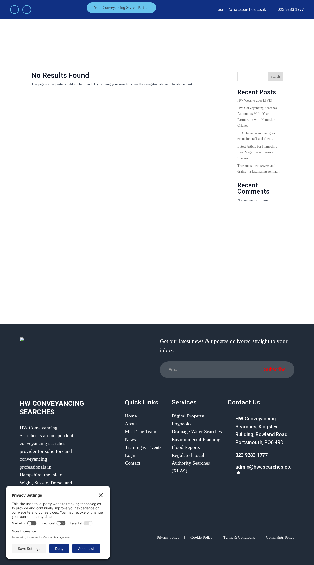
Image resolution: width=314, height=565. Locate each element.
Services (149, 38)
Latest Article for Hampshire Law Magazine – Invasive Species (257, 152)
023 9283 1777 (291, 9)
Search (275, 76)
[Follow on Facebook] (14, 9)
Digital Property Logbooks (188, 419)
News (211, 38)
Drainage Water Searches (197, 431)
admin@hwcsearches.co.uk (242, 9)
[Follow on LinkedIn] (26, 9)
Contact (229, 38)
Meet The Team (122, 38)
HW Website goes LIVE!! (255, 100)
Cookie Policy (201, 537)
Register (288, 38)
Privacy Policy (168, 537)
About (96, 38)
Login (261, 38)
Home (79, 38)
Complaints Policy (280, 537)
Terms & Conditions (239, 537)
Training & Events (183, 38)
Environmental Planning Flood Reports (196, 443)
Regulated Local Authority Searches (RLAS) (191, 462)
